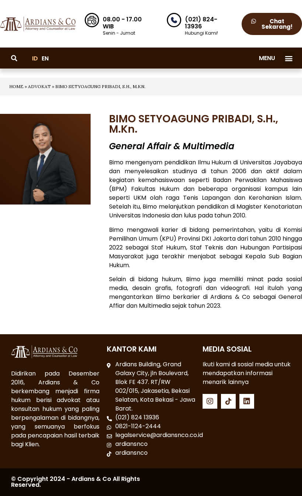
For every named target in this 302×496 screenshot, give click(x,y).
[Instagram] (210, 401)
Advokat (39, 86)
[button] (288, 58)
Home (16, 86)
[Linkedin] (246, 401)
